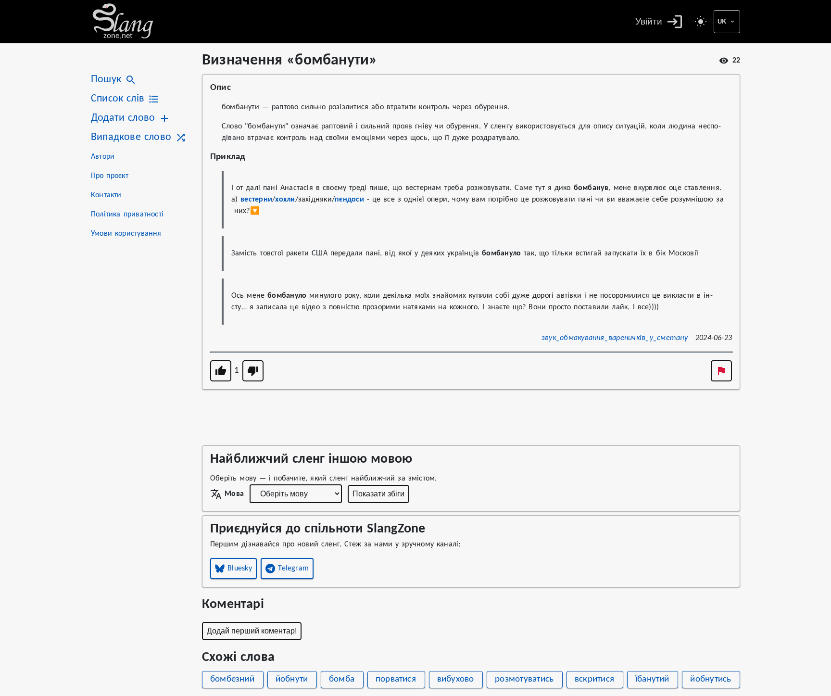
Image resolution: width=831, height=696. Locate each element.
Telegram (293, 568)
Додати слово (123, 118)
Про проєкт (109, 176)
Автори (102, 157)
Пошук (106, 79)
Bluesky (239, 568)
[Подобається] (220, 370)
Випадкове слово (131, 137)
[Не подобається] (253, 370)
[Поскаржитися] (721, 370)
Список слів (117, 98)
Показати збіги (378, 494)
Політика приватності (127, 214)
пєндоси (349, 199)
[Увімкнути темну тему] (700, 21)
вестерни (256, 199)
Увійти (648, 21)
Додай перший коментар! (252, 631)
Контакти (106, 195)
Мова (234, 494)
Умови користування (126, 234)
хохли (285, 199)
